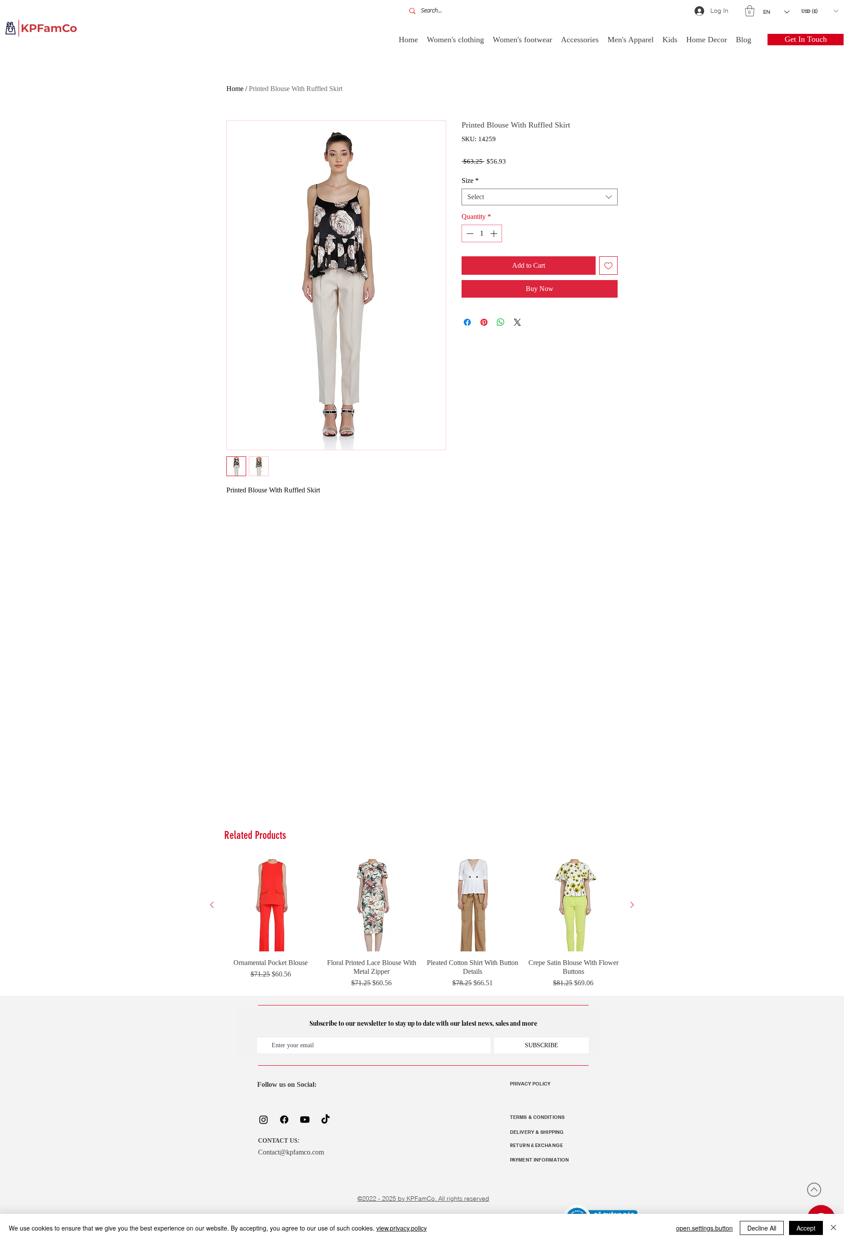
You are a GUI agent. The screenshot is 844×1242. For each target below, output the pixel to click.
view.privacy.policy (401, 1228)
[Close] (833, 1228)
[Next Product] (632, 905)
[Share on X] (517, 322)
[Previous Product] (212, 905)
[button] (749, 10)
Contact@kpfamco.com (291, 1152)
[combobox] (540, 197)
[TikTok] (325, 1119)
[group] (422, 924)
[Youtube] (304, 1119)
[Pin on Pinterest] (484, 322)
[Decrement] (469, 233)
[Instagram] (263, 1119)
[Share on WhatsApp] (500, 322)
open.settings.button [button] (704, 1228)
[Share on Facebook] (467, 322)
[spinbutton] (481, 233)
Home (235, 88)
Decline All (761, 1228)
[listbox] (820, 11)
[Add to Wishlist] (608, 265)
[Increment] (494, 233)
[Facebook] (284, 1119)
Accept (806, 1228)
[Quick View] (271, 905)
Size (470, 180)
